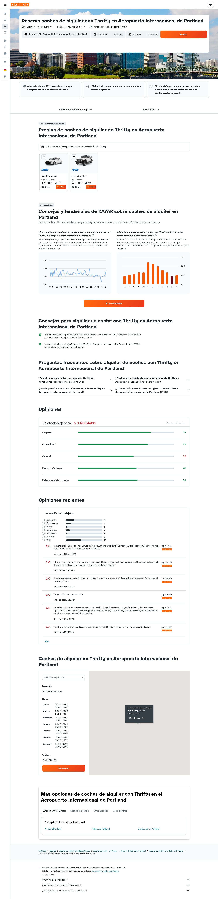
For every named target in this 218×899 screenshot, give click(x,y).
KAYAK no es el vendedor (54, 879)
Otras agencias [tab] (101, 810)
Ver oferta (61, 187)
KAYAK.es (42, 851)
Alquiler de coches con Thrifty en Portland (166, 851)
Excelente (51, 520)
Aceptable (51, 533)
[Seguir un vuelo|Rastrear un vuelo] (5, 47)
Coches (53, 851)
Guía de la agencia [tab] (79, 810)
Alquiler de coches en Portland (133, 851)
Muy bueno (52, 523)
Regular (50, 536)
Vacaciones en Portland (148, 829)
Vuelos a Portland (53, 829)
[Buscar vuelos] (5, 14)
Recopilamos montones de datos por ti (61, 885)
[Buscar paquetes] (5, 32)
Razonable (51, 530)
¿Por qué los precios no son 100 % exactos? (64, 890)
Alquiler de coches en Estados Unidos (74, 851)
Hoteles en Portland (101, 829)
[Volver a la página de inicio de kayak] (20, 4)
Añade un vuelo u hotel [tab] (54, 810)
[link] (114, 303)
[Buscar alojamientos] (5, 20)
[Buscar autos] (5, 26)
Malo (48, 540)
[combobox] (37, 26)
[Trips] (5, 62)
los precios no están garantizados (105, 871)
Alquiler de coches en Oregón (105, 851)
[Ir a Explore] (5, 41)
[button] (5, 4)
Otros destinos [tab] (120, 810)
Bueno (49, 526)
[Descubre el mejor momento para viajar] (5, 53)
